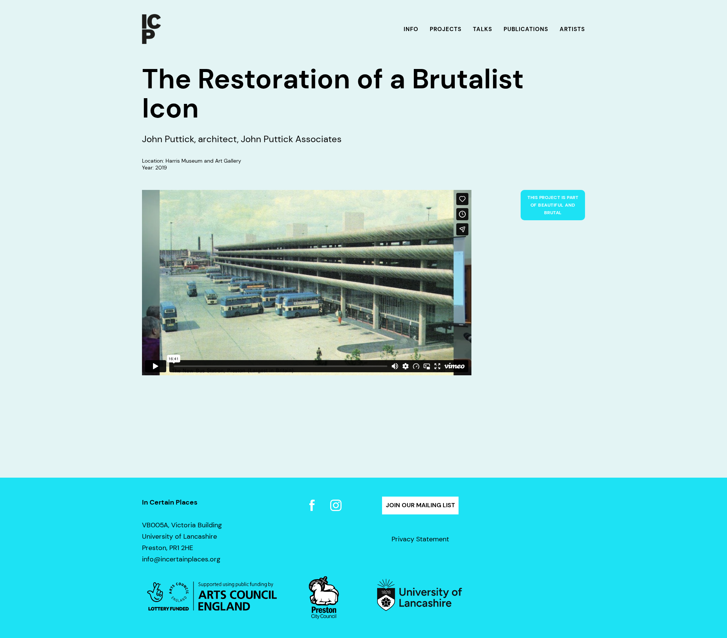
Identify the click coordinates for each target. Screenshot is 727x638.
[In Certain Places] (151, 29)
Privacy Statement (420, 539)
